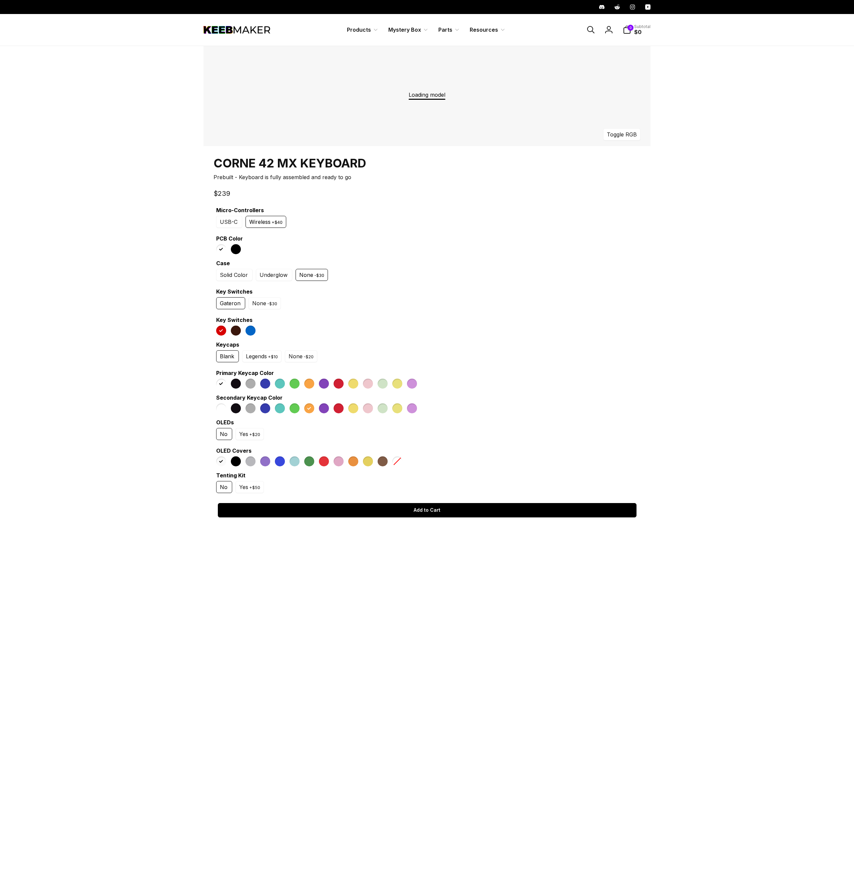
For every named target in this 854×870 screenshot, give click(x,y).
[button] (361, 29)
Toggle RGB (622, 134)
